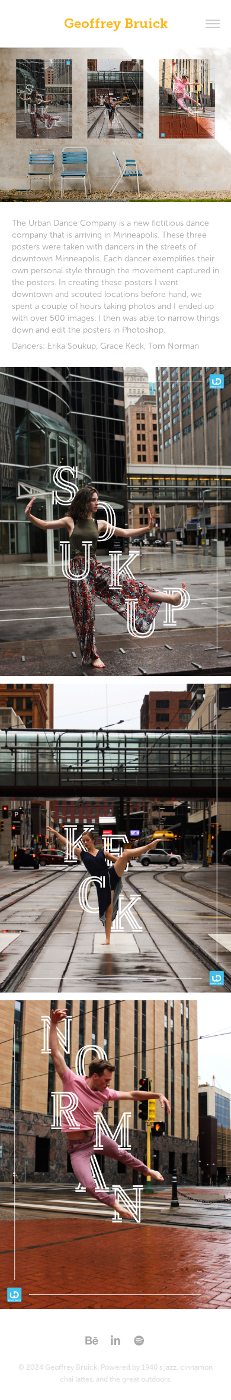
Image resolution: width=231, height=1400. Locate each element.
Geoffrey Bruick (116, 23)
